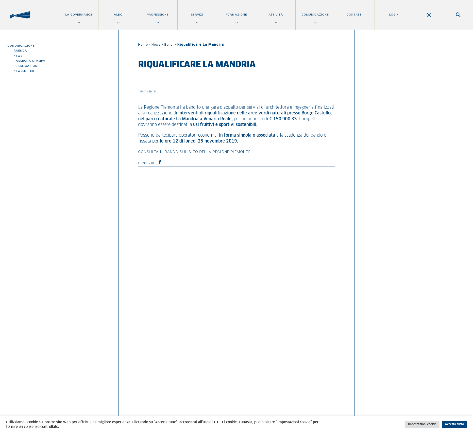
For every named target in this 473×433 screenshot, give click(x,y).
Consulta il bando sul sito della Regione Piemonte (194, 152)
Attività (276, 14)
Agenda (20, 50)
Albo (118, 14)
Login (394, 14)
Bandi (169, 44)
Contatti (355, 14)
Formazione (236, 14)
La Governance (78, 14)
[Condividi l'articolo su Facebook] (160, 162)
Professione (158, 14)
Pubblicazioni (26, 66)
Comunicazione (315, 14)
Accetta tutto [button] (454, 424)
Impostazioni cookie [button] (422, 424)
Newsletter (24, 70)
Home (143, 44)
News (18, 55)
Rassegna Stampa (29, 60)
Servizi (197, 14)
